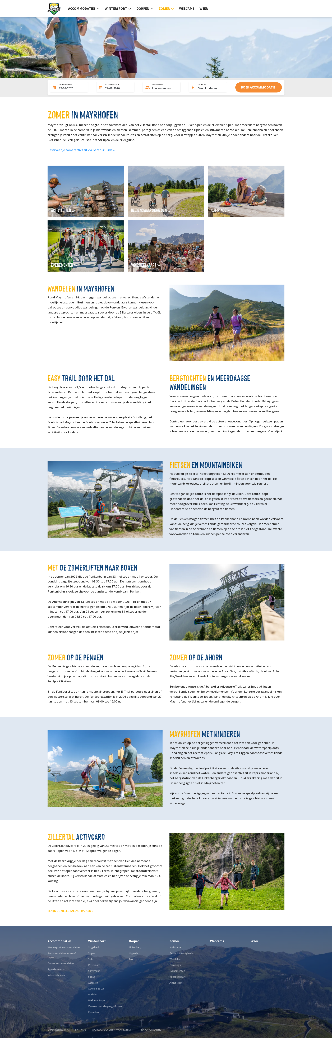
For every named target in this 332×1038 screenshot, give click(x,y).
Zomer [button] (164, 9)
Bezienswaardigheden (181, 953)
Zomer (174, 941)
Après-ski (93, 982)
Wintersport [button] (116, 9)
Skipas (91, 953)
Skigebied (93, 947)
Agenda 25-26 (96, 988)
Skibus (91, 976)
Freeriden (93, 1012)
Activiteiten (175, 947)
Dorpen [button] (142, 9)
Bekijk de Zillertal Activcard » (71, 911)
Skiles (91, 959)
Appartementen (56, 969)
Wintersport (97, 941)
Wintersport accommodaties (64, 947)
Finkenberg (135, 947)
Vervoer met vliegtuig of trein (105, 1006)
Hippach (133, 953)
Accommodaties (59, 941)
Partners (80, 1029)
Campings (175, 965)
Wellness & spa (96, 1000)
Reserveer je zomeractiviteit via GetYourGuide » (81, 150)
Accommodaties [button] (81, 9)
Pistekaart (94, 965)
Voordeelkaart (177, 976)
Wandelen (175, 959)
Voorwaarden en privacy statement (113, 1029)
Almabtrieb (175, 982)
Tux (131, 959)
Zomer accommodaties (61, 963)
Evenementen (177, 971)
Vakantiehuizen (56, 975)
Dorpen (134, 941)
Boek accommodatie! (258, 87)
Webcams (186, 9)
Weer (204, 9)
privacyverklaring (150, 1029)
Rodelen (92, 994)
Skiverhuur (94, 971)
